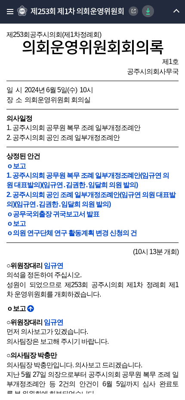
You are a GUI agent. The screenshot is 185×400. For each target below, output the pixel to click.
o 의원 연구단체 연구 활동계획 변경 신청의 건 (71, 232)
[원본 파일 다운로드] (148, 11)
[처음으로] (30, 308)
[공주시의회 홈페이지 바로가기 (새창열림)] (133, 11)
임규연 (53, 265)
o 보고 (16, 166)
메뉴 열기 (169, 12)
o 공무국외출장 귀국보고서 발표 (52, 214)
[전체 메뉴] (7, 12)
